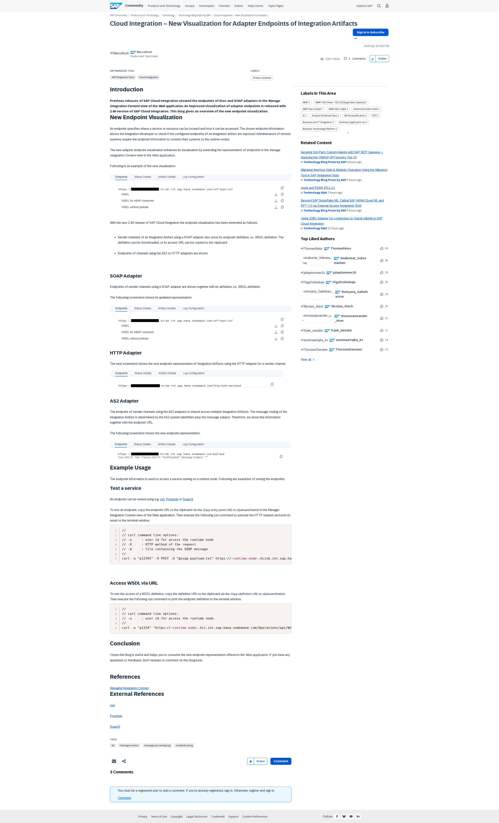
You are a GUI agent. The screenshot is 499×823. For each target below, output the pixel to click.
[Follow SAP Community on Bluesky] (344, 816)
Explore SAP (364, 5)
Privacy (142, 816)
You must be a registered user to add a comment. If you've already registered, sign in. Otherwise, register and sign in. (196, 790)
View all (306, 359)
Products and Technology (164, 5)
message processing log (157, 745)
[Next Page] (347, 132)
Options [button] (355, 39)
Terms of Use (159, 816)
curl (162, 499)
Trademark (218, 816)
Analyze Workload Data (324, 115)
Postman (172, 499)
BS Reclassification (354, 115)
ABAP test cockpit (312, 109)
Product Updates (262, 78)
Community (134, 5)
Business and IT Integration (317, 122)
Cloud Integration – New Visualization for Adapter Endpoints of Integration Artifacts (233, 23)
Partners (224, 5)
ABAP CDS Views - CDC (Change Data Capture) (340, 102)
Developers (206, 5)
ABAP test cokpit (337, 109)
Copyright (177, 816)
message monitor (129, 745)
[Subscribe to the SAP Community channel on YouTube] (351, 816)
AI (303, 115)
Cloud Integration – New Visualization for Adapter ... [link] (241, 15)
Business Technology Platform (319, 129)
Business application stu (352, 122)
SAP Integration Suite (123, 77)
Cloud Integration (148, 77)
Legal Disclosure (196, 816)
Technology (168, 15)
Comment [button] (280, 761)
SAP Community (118, 15)
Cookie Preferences (255, 816)
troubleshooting (184, 745)
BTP (374, 115)
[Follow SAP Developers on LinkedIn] (358, 816)
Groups (190, 5)
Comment (124, 798)
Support (233, 816)
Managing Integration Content (129, 688)
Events (239, 5)
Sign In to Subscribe (370, 32)
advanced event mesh (365, 109)
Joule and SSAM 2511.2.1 (318, 187)
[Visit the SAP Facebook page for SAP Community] (337, 816)
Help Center (255, 5)
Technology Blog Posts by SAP (194, 15)
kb (113, 745)
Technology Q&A (315, 192)
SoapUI (188, 499)
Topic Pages (275, 5)
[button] (373, 58)
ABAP (305, 102)
